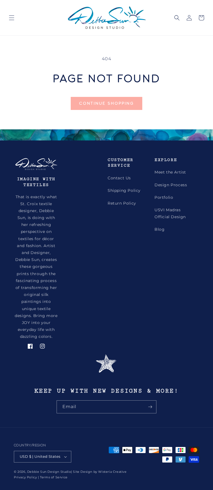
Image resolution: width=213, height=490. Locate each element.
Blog (159, 229)
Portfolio (163, 197)
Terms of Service (54, 477)
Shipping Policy (124, 190)
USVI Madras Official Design (170, 213)
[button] (12, 18)
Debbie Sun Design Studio (49, 472)
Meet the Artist (170, 172)
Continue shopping (106, 103)
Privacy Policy (25, 477)
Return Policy (122, 203)
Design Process (170, 184)
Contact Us (119, 177)
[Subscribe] (150, 406)
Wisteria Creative (112, 472)
